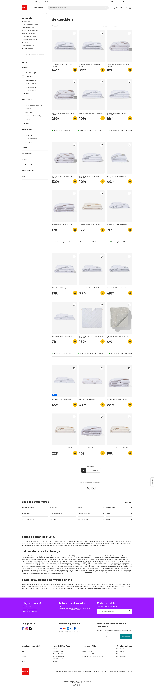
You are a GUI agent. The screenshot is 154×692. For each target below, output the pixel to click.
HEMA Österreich (121, 656)
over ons (84, 649)
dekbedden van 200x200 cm (31, 570)
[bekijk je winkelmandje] (130, 8)
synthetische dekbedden (30, 30)
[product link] (64, 46)
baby (23, 649)
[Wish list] (126, 8)
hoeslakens (53, 507)
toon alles (25, 93)
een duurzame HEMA (88, 654)
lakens (108, 513)
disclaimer (88, 671)
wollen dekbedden (28, 27)
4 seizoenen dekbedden (30, 24)
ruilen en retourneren (30, 611)
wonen (24, 659)
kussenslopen (26, 513)
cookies (130, 671)
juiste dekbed (71, 568)
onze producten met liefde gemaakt (92, 656)
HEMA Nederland (121, 649)
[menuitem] (22, 2)
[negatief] (93, 488)
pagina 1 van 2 (91, 466)
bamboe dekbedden (28, 33)
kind (23, 651)
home (23, 14)
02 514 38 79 (63, 606)
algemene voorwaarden (117, 671)
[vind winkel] (130, 611)
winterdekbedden (28, 48)
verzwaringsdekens (28, 519)
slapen (28, 14)
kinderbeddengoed (56, 513)
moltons (80, 507)
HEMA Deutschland (121, 654)
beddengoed (36, 14)
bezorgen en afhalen (30, 609)
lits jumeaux (25, 42)
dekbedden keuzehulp (36, 55)
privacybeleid (78, 671)
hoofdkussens (110, 507)
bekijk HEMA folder (59, 654)
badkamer (25, 654)
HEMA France (120, 651)
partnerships (85, 659)
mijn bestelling (27, 606)
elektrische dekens (83, 519)
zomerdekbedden (28, 45)
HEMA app (56, 649)
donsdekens (26, 22)
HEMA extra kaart (58, 651)
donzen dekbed (67, 561)
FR (22, 2)
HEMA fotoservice (58, 659)
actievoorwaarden (58, 656)
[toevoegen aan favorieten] (74, 33)
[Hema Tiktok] (30, 628)
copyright (104, 671)
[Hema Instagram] (26, 628)
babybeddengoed (84, 513)
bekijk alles (128, 502)
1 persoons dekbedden (29, 36)
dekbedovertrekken (28, 507)
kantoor (24, 661)
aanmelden (126, 637)
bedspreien (53, 519)
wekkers (108, 519)
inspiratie (56, 661)
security (96, 671)
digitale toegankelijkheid (63, 671)
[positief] (88, 488)
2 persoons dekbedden (29, 39)
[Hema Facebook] (23, 628)
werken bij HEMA (87, 651)
